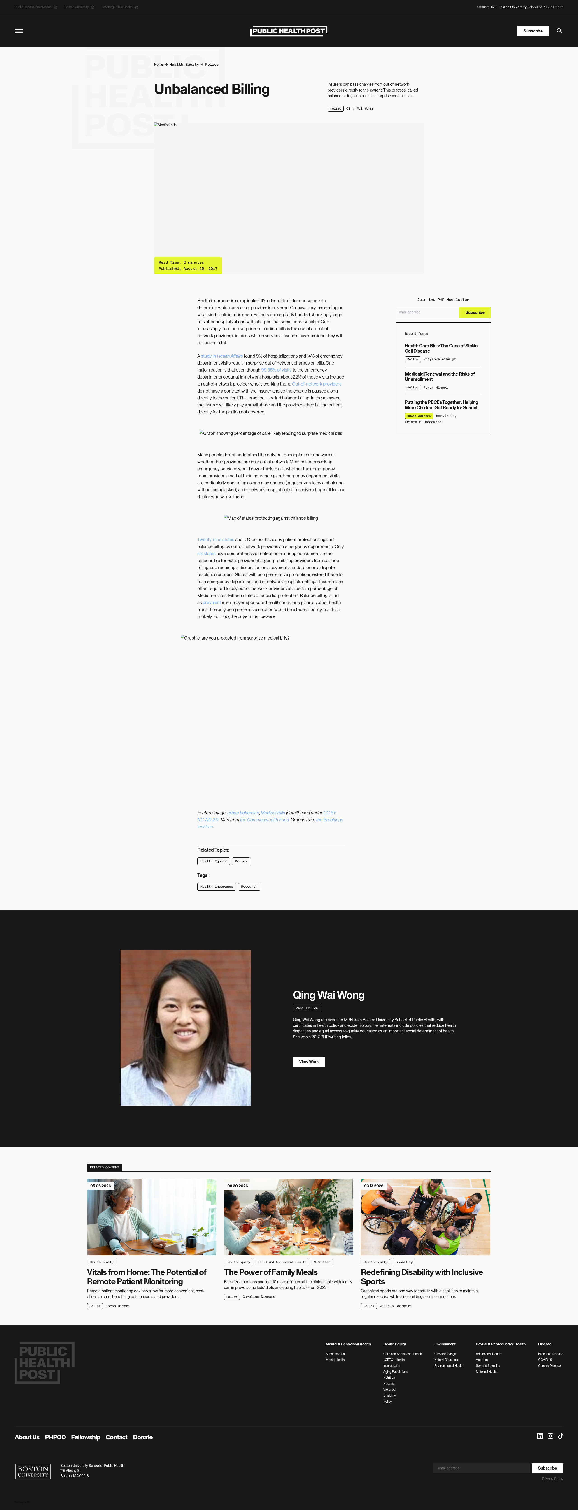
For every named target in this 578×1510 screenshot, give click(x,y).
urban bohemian (243, 812)
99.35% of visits (276, 370)
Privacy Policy (552, 1479)
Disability (404, 1262)
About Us (27, 1437)
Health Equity (184, 64)
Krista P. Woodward (423, 422)
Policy (212, 64)
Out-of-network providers (317, 384)
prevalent (212, 602)
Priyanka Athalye (440, 359)
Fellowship (85, 1437)
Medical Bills (273, 812)
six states (206, 553)
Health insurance (216, 886)
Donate (143, 1437)
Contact (116, 1437)
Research (249, 886)
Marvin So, (446, 416)
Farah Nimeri (436, 387)
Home (158, 64)
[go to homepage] (289, 31)
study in (222, 356)
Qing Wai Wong (359, 108)
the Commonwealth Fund (264, 819)
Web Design (19, 1502)
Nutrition (322, 1262)
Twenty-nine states (215, 539)
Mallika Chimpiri (396, 1306)
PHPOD (55, 1437)
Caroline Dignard (259, 1296)
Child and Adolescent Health (282, 1262)
